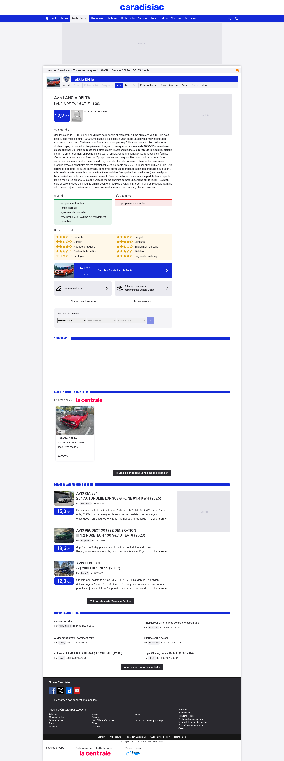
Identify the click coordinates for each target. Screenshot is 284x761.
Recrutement (180, 737)
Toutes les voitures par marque (149, 720)
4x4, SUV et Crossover (103, 720)
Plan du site (184, 712)
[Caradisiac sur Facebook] (53, 691)
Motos (137, 714)
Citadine (53, 714)
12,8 (64, 581)
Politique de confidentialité (190, 719)
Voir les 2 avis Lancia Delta (115, 270)
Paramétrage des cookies (190, 725)
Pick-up (95, 723)
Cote (163, 85)
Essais (64, 18)
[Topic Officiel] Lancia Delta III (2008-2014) (169, 653)
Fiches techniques (149, 85)
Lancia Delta (83, 79)
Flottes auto (128, 18)
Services (142, 18)
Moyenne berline (57, 717)
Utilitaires (112, 18)
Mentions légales (186, 716)
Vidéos (205, 85)
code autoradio (63, 621)
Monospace (54, 726)
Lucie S (84, 573)
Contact (101, 737)
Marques (176, 18)
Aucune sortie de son (156, 638)
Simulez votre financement (83, 301)
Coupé (95, 714)
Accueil (66, 85)
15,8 (64, 511)
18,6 (64, 548)
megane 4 (86, 540)
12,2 (62, 116)
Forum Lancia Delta (66, 613)
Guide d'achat (79, 18)
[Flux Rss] (238, 70)
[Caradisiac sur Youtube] (77, 691)
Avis (119, 85)
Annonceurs (115, 737)
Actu (54, 18)
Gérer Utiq (183, 728)
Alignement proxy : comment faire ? (75, 638)
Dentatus (85, 503)
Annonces (190, 18)
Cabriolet (96, 717)
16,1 (85, 268)
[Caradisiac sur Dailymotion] (69, 691)
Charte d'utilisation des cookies (193, 722)
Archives (182, 709)
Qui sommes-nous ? (160, 737)
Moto (165, 18)
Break (52, 723)
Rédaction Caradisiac (136, 737)
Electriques (97, 18)
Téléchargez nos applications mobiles (74, 700)
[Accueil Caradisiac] (46, 18)
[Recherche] (229, 18)
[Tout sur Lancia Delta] (53, 86)
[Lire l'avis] (64, 506)
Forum (154, 18)
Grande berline (56, 720)
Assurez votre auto (143, 301)
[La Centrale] (95, 756)
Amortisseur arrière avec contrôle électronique (171, 622)
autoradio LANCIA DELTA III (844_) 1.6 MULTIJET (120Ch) (88, 653)
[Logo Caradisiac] (142, 13)
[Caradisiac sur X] (61, 691)
